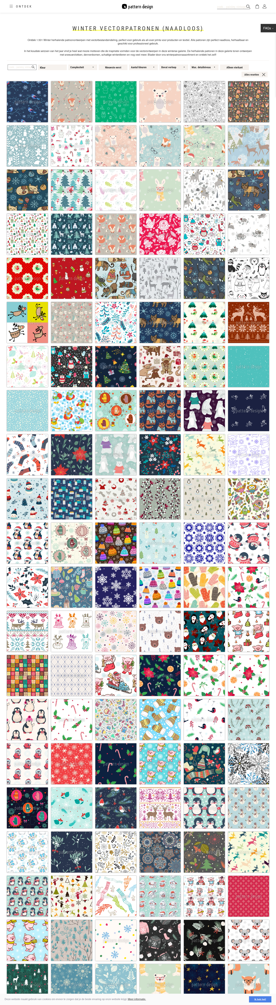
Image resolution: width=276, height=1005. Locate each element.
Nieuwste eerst (113, 67)
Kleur (43, 67)
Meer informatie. (137, 999)
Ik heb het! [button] (260, 999)
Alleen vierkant (234, 67)
